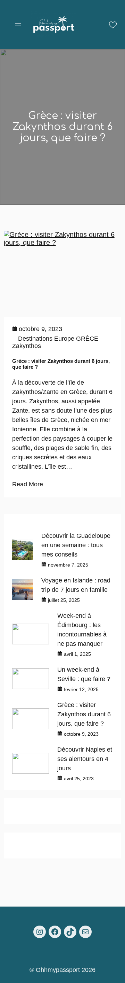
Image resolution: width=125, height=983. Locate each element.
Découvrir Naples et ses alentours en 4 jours (84, 759)
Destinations (35, 338)
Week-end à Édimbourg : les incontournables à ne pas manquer (82, 629)
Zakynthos (26, 345)
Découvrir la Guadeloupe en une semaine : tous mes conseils (75, 545)
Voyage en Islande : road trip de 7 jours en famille (75, 585)
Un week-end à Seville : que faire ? (83, 674)
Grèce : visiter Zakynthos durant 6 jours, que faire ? (61, 364)
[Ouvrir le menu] (18, 24)
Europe (64, 338)
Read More (27, 484)
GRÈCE (87, 338)
